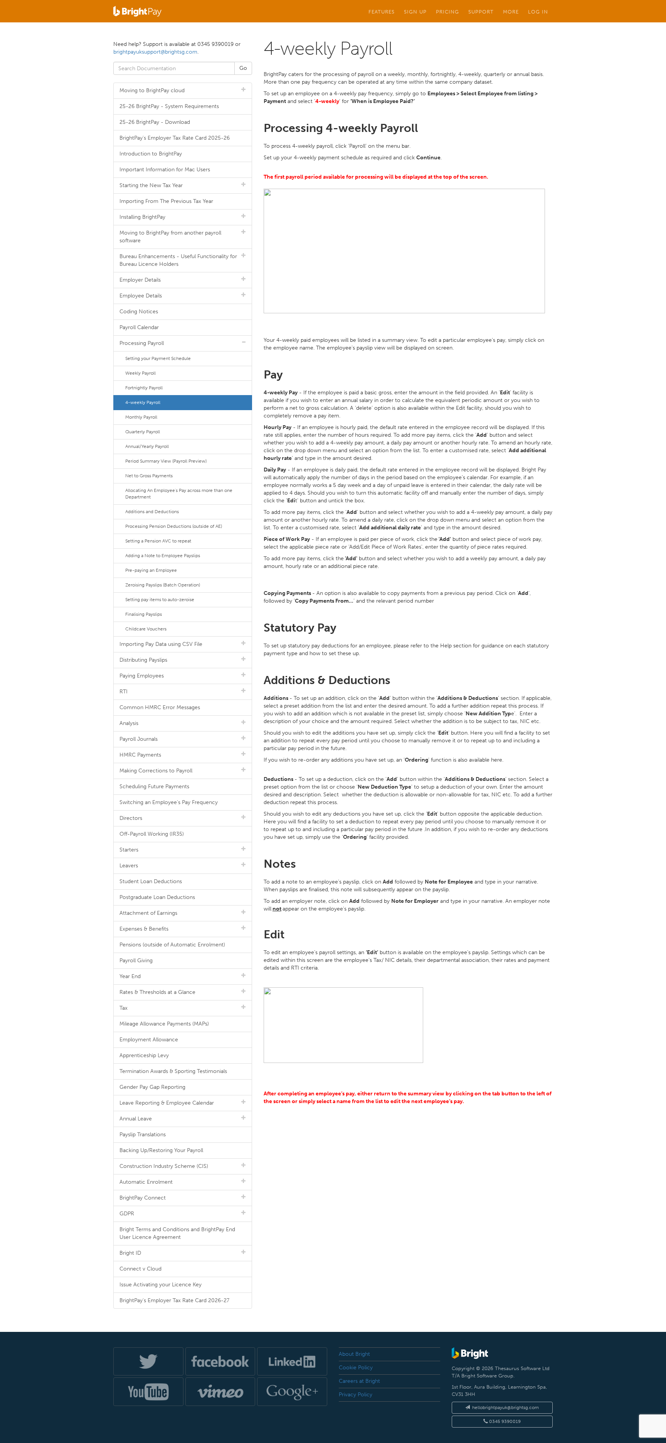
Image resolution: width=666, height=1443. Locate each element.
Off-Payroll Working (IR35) (151, 834)
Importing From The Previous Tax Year (166, 201)
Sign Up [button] (415, 11)
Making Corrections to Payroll (155, 770)
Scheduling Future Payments (154, 786)
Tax (123, 1008)
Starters (128, 850)
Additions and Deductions (152, 511)
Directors (130, 818)
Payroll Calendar (139, 327)
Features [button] (381, 11)
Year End (130, 976)
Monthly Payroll (141, 417)
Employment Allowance (148, 1039)
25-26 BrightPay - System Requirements (169, 106)
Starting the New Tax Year (151, 185)
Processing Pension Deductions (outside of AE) (173, 526)
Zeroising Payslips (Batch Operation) (162, 585)
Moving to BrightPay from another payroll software (170, 237)
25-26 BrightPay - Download (154, 122)
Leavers (128, 865)
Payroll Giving (136, 960)
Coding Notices (138, 311)
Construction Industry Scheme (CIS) (163, 1166)
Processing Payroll (141, 343)
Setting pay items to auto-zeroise (159, 599)
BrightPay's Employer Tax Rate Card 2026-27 (174, 1300)
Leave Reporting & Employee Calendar (166, 1103)
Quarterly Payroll (142, 431)
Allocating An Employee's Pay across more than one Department (178, 494)
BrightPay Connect (142, 1198)
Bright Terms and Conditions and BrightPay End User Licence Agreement (177, 1233)
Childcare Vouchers (145, 629)
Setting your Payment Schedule (158, 358)
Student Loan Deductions (150, 881)
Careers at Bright (359, 1381)
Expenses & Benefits (143, 929)
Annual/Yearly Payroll (147, 446)
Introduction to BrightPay (150, 153)
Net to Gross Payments (149, 475)
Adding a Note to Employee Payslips (162, 555)
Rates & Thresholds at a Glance (157, 992)
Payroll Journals (138, 739)
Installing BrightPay (142, 217)
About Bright (354, 1354)
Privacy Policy (355, 1394)
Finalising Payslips (143, 614)
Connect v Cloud (140, 1269)
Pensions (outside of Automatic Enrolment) (172, 944)
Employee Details (140, 295)
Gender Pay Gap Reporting (152, 1087)
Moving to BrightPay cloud (152, 90)
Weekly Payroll (140, 373)
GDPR (126, 1213)
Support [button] (481, 11)
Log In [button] (538, 11)
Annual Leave (135, 1118)
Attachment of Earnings (148, 913)
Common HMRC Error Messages (159, 707)
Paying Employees (141, 675)
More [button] (511, 11)
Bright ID (130, 1253)
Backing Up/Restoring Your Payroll (161, 1150)
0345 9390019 (504, 1421)
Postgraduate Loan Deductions (157, 897)
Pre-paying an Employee (151, 570)
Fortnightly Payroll (144, 387)
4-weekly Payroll (142, 402)
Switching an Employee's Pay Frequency (168, 802)
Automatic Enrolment (146, 1182)
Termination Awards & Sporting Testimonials (173, 1071)
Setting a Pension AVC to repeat (158, 541)
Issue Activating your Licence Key (160, 1284)
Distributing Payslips (143, 660)
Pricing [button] (447, 11)
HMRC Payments (140, 755)
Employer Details (140, 280)
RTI (123, 691)
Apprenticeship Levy (144, 1055)
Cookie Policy (356, 1367)
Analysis (128, 723)
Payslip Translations (142, 1134)
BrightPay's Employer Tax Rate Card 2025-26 (174, 138)
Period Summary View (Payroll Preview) (166, 461)
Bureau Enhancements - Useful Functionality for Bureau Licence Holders (178, 260)
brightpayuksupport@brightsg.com (155, 52)
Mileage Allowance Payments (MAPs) (164, 1024)
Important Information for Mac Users (164, 169)
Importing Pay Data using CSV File (160, 644)
